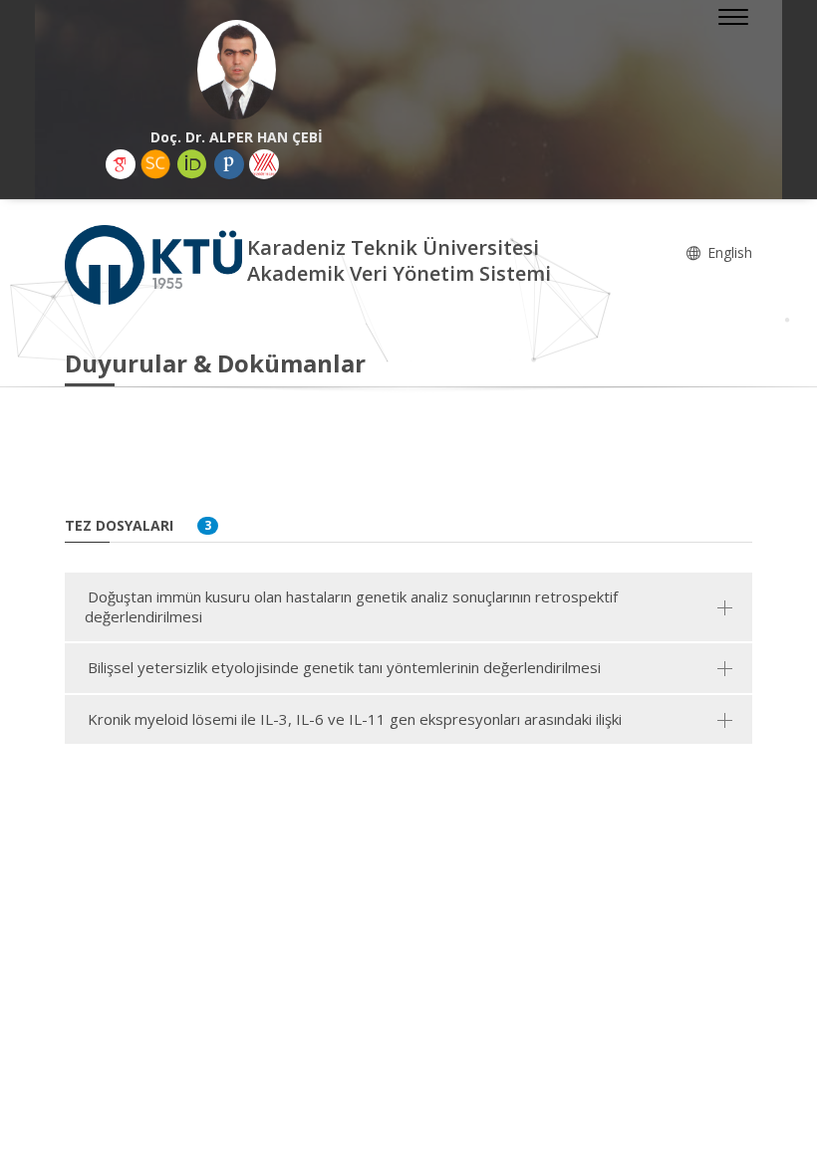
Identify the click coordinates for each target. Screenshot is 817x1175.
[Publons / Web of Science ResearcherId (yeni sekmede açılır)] (229, 164)
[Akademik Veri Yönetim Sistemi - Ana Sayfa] (156, 263)
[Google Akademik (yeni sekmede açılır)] (121, 164)
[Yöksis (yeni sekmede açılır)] (264, 164)
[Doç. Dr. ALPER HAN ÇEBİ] (236, 69)
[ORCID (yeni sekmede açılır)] (192, 164)
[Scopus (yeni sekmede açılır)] (155, 164)
